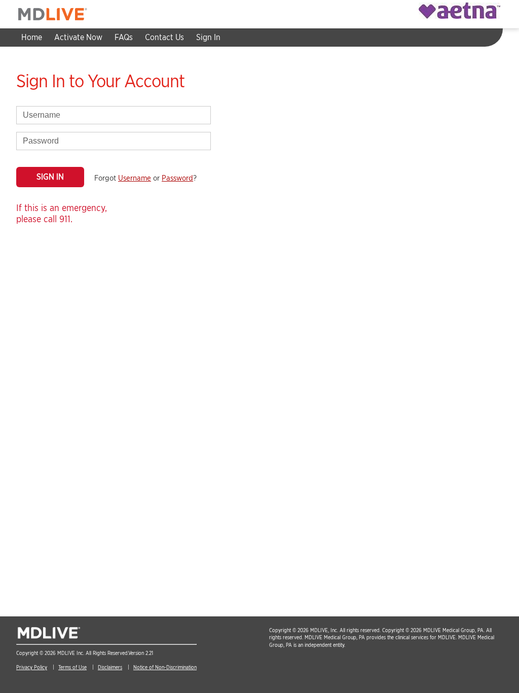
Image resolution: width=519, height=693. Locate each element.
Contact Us (164, 37)
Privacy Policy (31, 667)
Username (134, 178)
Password (177, 178)
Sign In (208, 37)
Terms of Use (72, 667)
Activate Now (78, 37)
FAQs (124, 37)
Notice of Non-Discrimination (165, 667)
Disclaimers (110, 667)
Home (31, 37)
